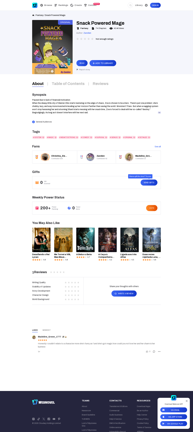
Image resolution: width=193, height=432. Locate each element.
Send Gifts (149, 182)
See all (158, 146)
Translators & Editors (118, 406)
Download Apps (143, 406)
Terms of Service (144, 427)
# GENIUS (114, 137)
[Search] (130, 5)
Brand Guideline (88, 415)
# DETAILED (142, 137)
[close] (186, 401)
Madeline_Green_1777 (49, 337)
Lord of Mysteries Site (89, 424)
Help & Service (115, 419)
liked (35, 330)
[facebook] (49, 418)
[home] (33, 15)
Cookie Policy (143, 423)
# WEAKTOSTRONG (67, 137)
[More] (159, 351)
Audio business (115, 415)
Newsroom (86, 411)
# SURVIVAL (99, 137)
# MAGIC (50, 137)
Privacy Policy (142, 419)
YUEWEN (86, 419)
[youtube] (54, 418)
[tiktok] (38, 418)
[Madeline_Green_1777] (34, 337)
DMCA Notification (117, 423)
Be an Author (142, 411)
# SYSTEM (37, 137)
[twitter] (43, 418)
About (84, 406)
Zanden (87, 33)
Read (82, 63)
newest (47, 330)
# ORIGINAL (127, 137)
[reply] (154, 351)
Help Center (142, 415)
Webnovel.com (34, 5)
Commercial (114, 411)
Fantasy (39, 15)
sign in (155, 5)
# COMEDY (85, 137)
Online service (115, 427)
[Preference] (146, 5)
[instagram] (33, 418)
